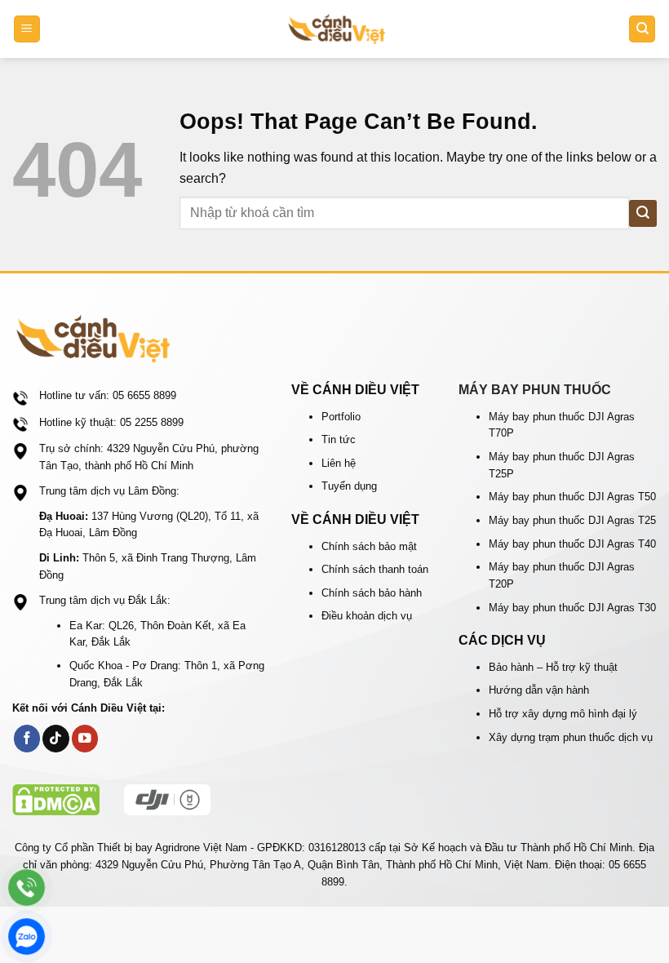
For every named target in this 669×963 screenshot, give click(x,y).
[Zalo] (26, 936)
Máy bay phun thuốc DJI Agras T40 (572, 544)
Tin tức (338, 439)
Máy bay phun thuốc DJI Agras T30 (572, 607)
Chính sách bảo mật (369, 546)
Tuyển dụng (349, 486)
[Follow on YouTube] (85, 738)
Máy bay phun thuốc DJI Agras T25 (572, 520)
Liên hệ (338, 463)
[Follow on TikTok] (55, 738)
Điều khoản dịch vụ (366, 616)
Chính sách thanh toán (374, 569)
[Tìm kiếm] (642, 29)
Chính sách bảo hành (371, 593)
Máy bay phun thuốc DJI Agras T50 (572, 496)
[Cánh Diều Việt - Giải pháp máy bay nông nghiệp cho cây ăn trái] (337, 29)
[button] (27, 29)
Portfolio (341, 416)
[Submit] (643, 213)
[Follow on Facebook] (27, 738)
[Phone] (26, 887)
